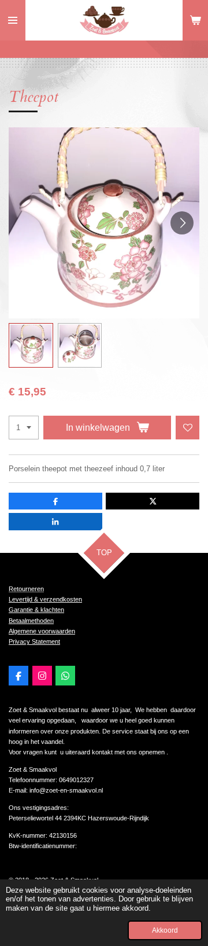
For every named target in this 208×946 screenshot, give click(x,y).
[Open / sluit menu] (12, 20)
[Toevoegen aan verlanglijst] (187, 427)
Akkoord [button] (165, 930)
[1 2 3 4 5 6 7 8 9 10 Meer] (24, 427)
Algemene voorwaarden (42, 631)
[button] (31, 345)
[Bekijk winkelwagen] (195, 20)
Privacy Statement (34, 641)
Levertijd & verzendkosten (45, 599)
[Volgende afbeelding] (182, 222)
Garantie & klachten (36, 609)
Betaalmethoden (31, 620)
